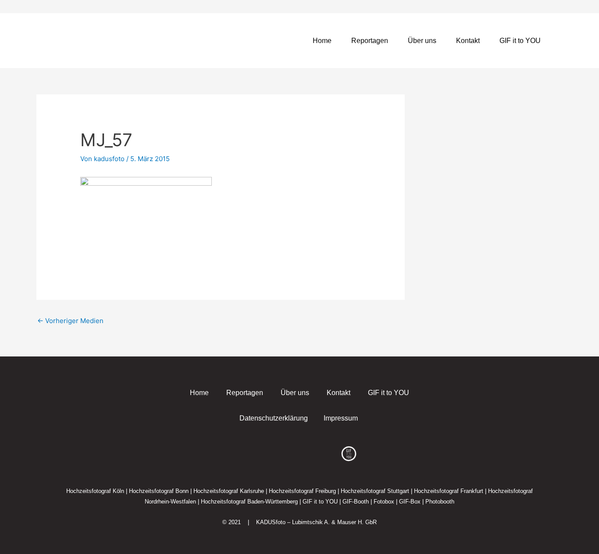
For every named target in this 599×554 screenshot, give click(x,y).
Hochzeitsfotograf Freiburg (302, 491)
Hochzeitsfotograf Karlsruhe (228, 491)
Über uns (422, 40)
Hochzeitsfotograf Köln (95, 491)
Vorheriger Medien (70, 321)
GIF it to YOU (520, 40)
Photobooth (439, 501)
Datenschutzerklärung (273, 418)
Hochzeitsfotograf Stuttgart (375, 491)
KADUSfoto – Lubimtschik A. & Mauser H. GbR (316, 522)
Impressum (341, 418)
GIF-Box (410, 501)
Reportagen (369, 40)
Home (322, 40)
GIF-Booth (355, 501)
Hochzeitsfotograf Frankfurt (448, 491)
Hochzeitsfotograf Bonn (159, 491)
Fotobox (384, 501)
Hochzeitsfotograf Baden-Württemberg (249, 501)
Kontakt (468, 40)
